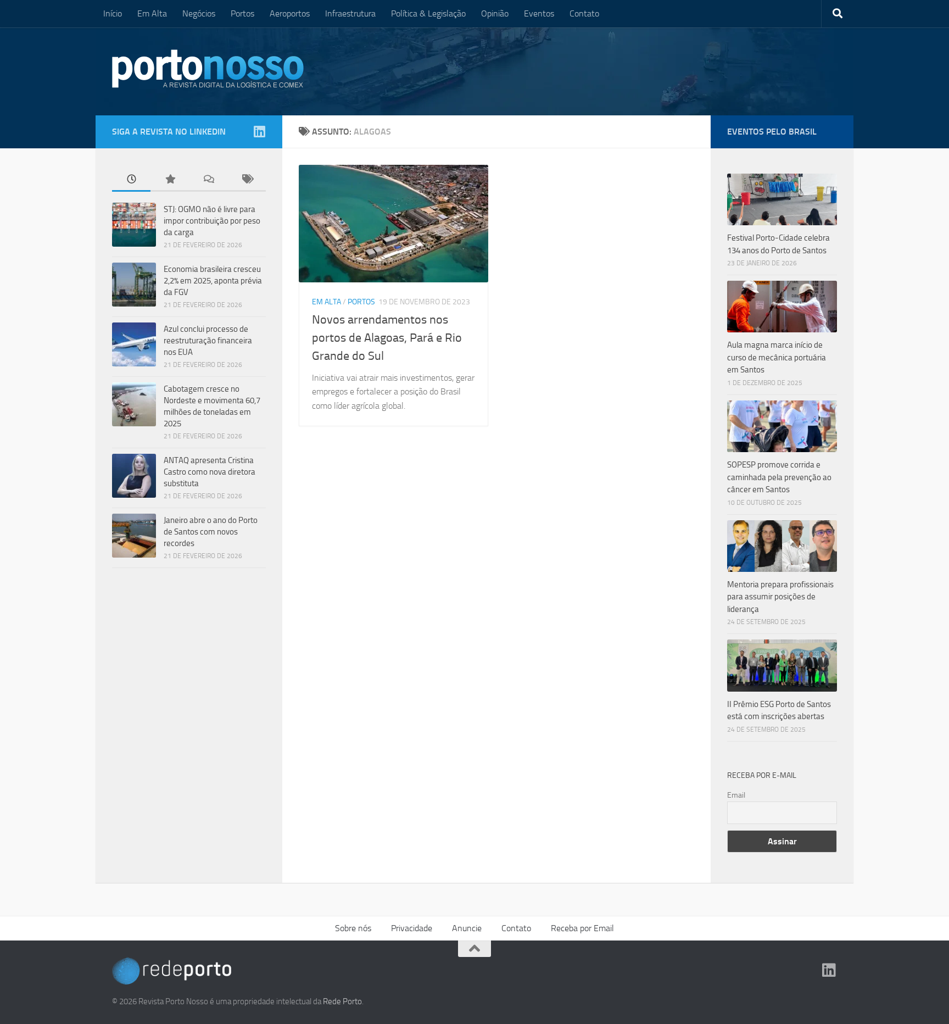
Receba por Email (582, 928)
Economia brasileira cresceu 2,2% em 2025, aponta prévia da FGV (213, 280)
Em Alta (152, 13)
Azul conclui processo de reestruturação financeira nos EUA (208, 340)
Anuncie (467, 928)
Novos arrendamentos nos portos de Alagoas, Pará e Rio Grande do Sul (387, 338)
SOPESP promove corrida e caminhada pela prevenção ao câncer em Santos (779, 477)
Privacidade (411, 928)
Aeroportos (290, 13)
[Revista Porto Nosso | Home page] (208, 68)
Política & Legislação (428, 13)
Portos (242, 13)
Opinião (495, 13)
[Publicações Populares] (169, 180)
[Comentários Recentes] (208, 180)
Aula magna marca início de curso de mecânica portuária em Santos (776, 357)
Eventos (539, 13)
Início (112, 13)
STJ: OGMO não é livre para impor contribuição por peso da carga (212, 220)
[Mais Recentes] (131, 180)
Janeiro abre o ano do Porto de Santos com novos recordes (211, 531)
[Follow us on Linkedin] (259, 131)
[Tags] (246, 180)
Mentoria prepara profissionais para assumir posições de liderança (780, 597)
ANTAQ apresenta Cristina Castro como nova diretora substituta (209, 471)
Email (736, 795)
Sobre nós (353, 928)
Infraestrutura (350, 13)
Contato (584, 13)
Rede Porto (342, 1001)
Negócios (198, 13)
